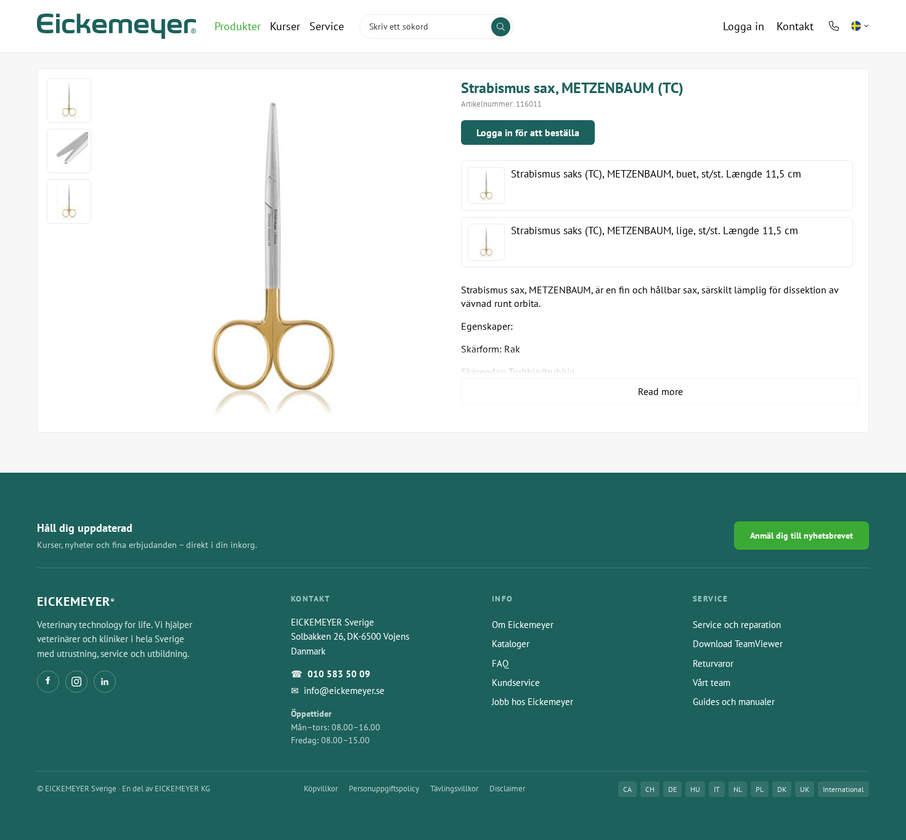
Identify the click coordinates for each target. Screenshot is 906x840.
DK (781, 789)
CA (627, 789)
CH (650, 789)
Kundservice (516, 682)
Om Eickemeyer (522, 624)
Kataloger (510, 644)
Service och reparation (737, 624)
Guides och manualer (734, 701)
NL (737, 789)
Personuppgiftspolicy (384, 788)
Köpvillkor (321, 788)
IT (717, 789)
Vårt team (711, 682)
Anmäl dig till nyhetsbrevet (801, 535)
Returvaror (713, 663)
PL (760, 789)
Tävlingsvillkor (454, 788)
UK (804, 789)
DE (672, 789)
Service (326, 26)
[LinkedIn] (105, 682)
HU (695, 789)
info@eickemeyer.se (344, 690)
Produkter (237, 26)
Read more (660, 391)
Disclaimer (507, 788)
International (843, 789)
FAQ (500, 663)
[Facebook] (48, 682)
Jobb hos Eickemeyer (532, 701)
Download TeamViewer (738, 644)
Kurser (285, 26)
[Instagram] (76, 682)
